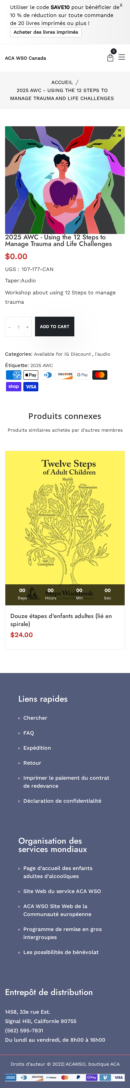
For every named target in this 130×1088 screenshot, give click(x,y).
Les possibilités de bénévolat (61, 952)
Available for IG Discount (62, 354)
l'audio (102, 354)
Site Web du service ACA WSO (62, 891)
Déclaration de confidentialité (62, 801)
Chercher (35, 718)
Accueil (62, 82)
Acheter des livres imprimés (46, 32)
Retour (32, 763)
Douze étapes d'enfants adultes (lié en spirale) (61, 620)
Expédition (37, 748)
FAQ (28, 733)
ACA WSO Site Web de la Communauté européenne (57, 910)
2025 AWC (41, 365)
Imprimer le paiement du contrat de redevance (66, 782)
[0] (110, 58)
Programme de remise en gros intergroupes (62, 933)
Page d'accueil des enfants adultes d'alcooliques (57, 872)
